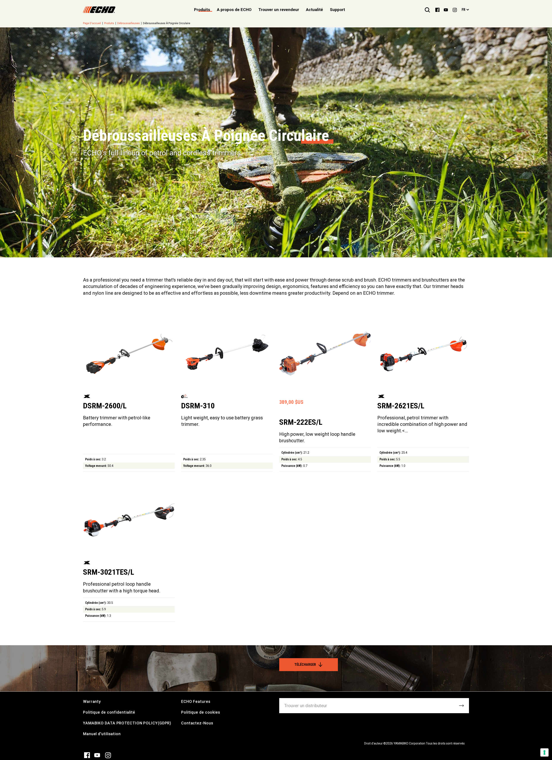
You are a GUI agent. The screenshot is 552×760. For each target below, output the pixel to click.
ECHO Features (195, 701)
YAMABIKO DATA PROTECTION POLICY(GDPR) (127, 723)
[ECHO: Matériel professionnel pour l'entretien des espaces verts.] (99, 9)
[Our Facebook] (437, 9)
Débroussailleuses (128, 23)
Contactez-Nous (197, 723)
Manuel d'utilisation (102, 734)
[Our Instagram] (454, 10)
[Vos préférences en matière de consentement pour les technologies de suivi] (544, 752)
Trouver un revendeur (278, 9)
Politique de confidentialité (109, 712)
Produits (109, 23)
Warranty (92, 701)
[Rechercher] (427, 10)
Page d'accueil (92, 23)
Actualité (314, 9)
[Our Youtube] (446, 9)
